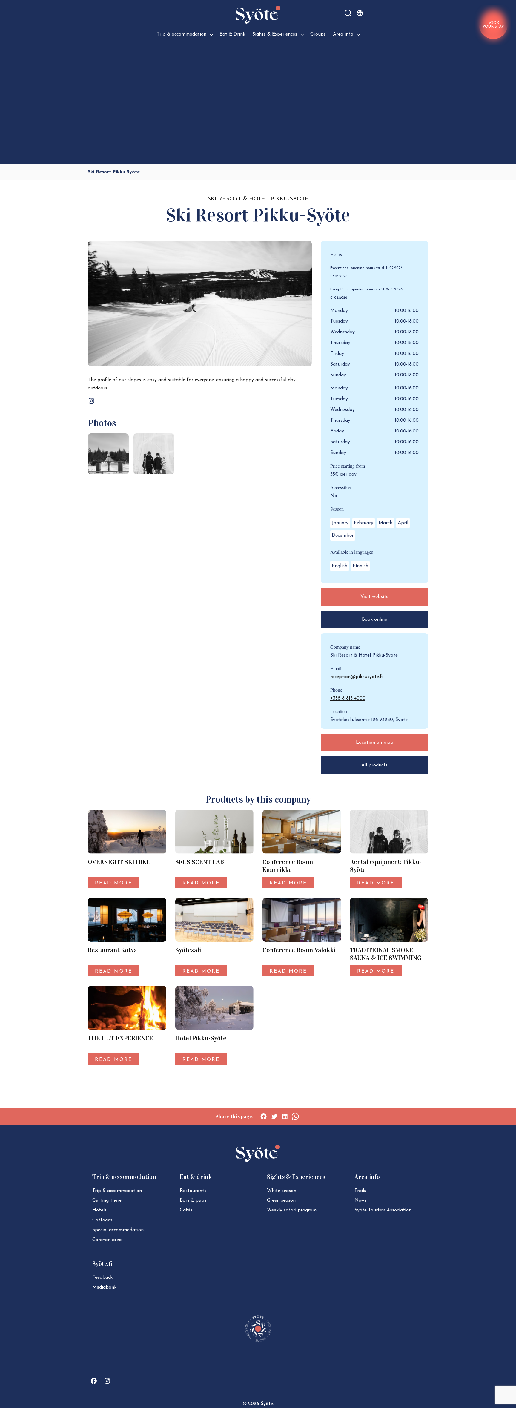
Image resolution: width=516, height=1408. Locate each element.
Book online (374, 619)
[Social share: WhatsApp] (295, 1116)
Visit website (374, 596)
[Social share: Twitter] (274, 1116)
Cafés (186, 1210)
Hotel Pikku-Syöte (200, 1038)
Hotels (99, 1210)
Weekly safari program (292, 1210)
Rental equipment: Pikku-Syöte (385, 866)
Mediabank (104, 1287)
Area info (343, 34)
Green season (281, 1200)
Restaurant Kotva (112, 950)
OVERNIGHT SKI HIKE (119, 862)
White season (281, 1190)
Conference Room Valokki (299, 950)
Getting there (107, 1200)
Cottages (102, 1220)
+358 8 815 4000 (348, 698)
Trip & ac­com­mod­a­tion (181, 34)
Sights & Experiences (274, 34)
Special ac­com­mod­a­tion (118, 1230)
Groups (318, 34)
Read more (113, 883)
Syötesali (188, 950)
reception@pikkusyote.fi (356, 676)
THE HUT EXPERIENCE (120, 1038)
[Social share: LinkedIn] (285, 1116)
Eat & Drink (232, 34)
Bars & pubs (193, 1200)
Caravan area (107, 1239)
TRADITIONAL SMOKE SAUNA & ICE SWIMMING (386, 954)
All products (374, 765)
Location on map (374, 742)
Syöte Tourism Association (382, 1210)
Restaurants (193, 1190)
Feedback (102, 1277)
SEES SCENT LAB (199, 862)
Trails (360, 1190)
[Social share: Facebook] (263, 1116)
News (360, 1200)
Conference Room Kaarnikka (287, 866)
